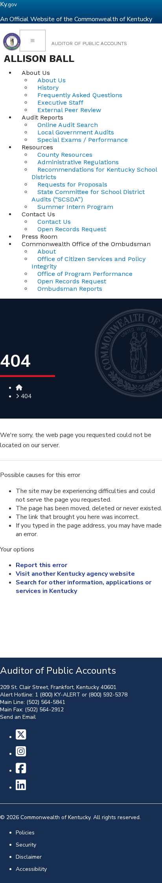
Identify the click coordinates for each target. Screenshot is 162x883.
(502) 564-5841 (45, 702)
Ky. (8, 4)
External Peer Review (69, 110)
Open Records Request (71, 229)
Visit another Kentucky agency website (75, 573)
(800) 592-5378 (107, 694)
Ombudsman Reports (69, 288)
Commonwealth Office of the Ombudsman (86, 244)
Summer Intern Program (75, 206)
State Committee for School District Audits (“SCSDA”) (88, 195)
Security (26, 845)
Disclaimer (29, 857)
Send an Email (18, 717)
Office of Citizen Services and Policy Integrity (88, 262)
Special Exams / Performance (82, 139)
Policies (25, 832)
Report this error (41, 565)
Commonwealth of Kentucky (55, 817)
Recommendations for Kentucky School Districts (94, 173)
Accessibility (31, 869)
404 (26, 396)
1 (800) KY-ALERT (57, 694)
